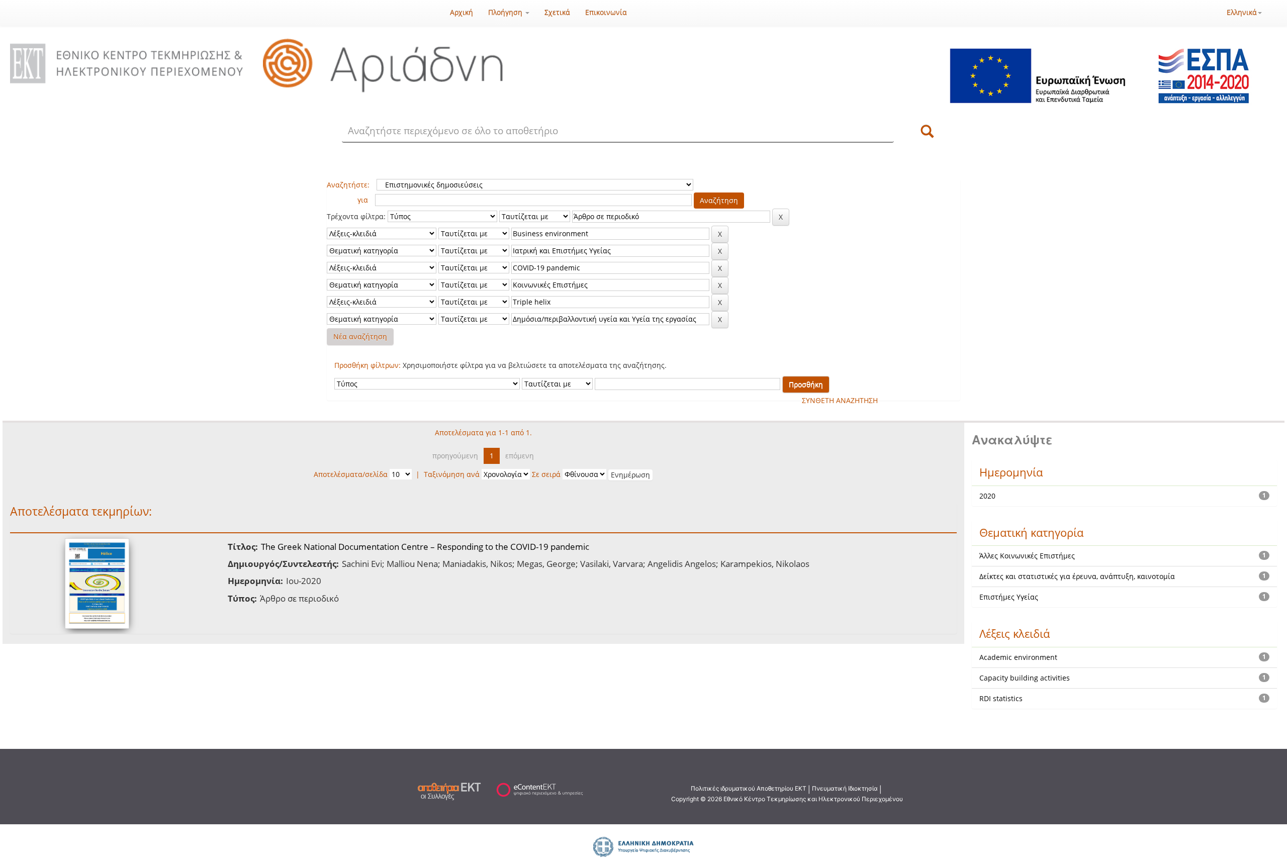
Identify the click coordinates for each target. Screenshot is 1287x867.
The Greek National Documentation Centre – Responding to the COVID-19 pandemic (425, 546)
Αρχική (461, 12)
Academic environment (1018, 657)
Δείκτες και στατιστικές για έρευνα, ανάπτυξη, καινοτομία (1077, 576)
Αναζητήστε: (348, 184)
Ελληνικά (1242, 12)
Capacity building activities (1024, 678)
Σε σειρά (546, 474)
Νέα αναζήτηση (360, 336)
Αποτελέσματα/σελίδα (351, 474)
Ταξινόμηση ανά (452, 474)
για (362, 200)
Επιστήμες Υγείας (1008, 597)
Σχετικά (557, 12)
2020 (987, 496)
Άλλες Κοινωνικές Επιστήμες (1027, 555)
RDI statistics (1001, 698)
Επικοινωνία (606, 12)
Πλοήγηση (506, 12)
